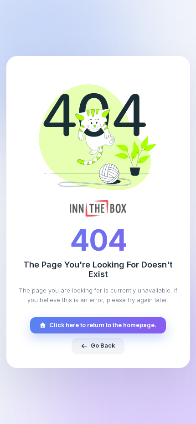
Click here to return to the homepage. (102, 325)
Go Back (103, 345)
